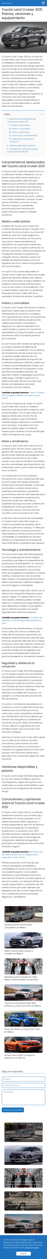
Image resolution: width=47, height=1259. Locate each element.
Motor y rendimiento (20, 132)
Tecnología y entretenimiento (25, 135)
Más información (32, 1248)
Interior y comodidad (21, 129)
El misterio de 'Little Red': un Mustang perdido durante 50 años (22, 620)
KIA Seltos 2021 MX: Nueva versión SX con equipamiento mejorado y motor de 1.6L (22, 855)
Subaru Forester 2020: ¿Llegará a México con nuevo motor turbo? (23, 395)
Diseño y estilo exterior (21, 125)
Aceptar (23, 1253)
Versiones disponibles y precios (22, 145)
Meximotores (7, 3)
